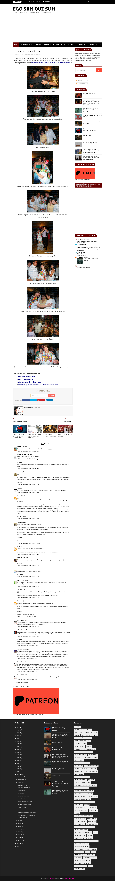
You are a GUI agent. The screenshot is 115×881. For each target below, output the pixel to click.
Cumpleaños (21, 793)
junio (19, 826)
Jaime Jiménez (21, 649)
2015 (18, 757)
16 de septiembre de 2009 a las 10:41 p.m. (28, 468)
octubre (20, 782)
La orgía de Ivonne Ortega (24, 804)
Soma (19, 488)
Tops (76, 860)
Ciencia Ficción (79, 746)
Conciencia (78, 749)
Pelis (95, 832)
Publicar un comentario (22, 682)
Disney (77, 768)
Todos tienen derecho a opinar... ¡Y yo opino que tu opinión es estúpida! (91, 151)
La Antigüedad (87, 793)
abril (19, 831)
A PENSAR (77, 727)
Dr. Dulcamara (21, 557)
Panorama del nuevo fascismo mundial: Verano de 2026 (18, 436)
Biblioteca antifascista (89, 735)
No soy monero (80, 824)
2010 (18, 771)
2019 (18, 746)
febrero (20, 837)
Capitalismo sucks (81, 743)
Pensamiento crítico (60, 44)
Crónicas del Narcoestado (83, 752)
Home (16, 44)
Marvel (77, 813)
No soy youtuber (92, 824)
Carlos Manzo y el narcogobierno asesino (49, 435)
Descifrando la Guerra (83, 239)
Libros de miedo (80, 807)
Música (77, 821)
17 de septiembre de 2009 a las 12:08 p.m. (28, 554)
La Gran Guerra (92, 796)
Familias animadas (80, 779)
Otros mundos (89, 827)
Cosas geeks (91, 44)
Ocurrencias (79, 827)
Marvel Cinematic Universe (83, 816)
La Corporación (80, 796)
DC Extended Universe (90, 757)
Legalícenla (78, 804)
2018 (18, 749)
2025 (18, 730)
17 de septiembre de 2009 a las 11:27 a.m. (28, 518)
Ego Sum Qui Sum (34, 9)
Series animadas (80, 854)
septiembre (21, 785)
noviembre (21, 779)
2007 (18, 846)
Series (94, 852)
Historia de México (81, 790)
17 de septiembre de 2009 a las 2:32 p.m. (28, 576)
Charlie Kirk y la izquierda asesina (65, 435)
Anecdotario (79, 732)
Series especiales (26, 44)
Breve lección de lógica (83, 740)
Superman (87, 857)
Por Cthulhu (79, 841)
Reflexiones (94, 841)
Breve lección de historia (83, 738)
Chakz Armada (21, 630)
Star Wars (78, 857)
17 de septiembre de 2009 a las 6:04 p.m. (28, 597)
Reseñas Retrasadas (81, 843)
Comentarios (81, 83)
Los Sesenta (93, 810)
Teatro (94, 857)
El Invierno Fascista (90, 771)
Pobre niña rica (22, 807)
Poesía (90, 835)
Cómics (88, 746)
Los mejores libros (81, 810)
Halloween (84, 788)
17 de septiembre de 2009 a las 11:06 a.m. (28, 492)
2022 (18, 738)
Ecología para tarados (88, 768)
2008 (18, 843)
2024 (18, 733)
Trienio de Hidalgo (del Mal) (25, 801)
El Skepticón (79, 774)
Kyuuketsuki (20, 580)
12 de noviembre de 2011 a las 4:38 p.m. (28, 658)
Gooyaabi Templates (68, 878)
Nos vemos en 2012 (23, 790)
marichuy (20, 472)
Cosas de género (89, 749)
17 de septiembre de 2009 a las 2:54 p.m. (28, 586)
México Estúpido (80, 818)
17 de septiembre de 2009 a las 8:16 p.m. (28, 617)
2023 (18, 735)
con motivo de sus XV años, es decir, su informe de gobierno (51, 63)
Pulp (86, 841)
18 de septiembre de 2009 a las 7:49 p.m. (28, 636)
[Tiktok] (92, 2)
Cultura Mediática (81, 754)
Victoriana (86, 863)
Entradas (80, 80)
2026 (18, 727)
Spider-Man (90, 854)
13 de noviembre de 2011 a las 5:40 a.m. (28, 679)
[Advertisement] (57, 30)
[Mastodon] (97, 2)
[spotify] (94, 2)
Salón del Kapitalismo (82, 849)
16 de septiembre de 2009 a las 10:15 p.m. (28, 459)
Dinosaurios (79, 765)
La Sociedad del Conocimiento (84, 802)
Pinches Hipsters (80, 835)
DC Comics (78, 757)
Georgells (20, 522)
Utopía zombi (87, 135)
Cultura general (77, 44)
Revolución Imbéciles (82, 846)
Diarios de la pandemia (82, 763)
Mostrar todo (99, 269)
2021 (18, 741)
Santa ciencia (79, 852)
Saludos (94, 849)
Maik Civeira (20, 620)
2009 (18, 774)
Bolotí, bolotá (21, 798)
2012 (18, 766)
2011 (18, 769)
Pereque (19, 601)
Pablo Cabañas (21, 446)
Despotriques (26, 54)
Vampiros (78, 863)
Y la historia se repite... (24, 810)
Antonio (19, 569)
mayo (19, 829)
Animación (88, 732)
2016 (18, 755)
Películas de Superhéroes (83, 832)
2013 (18, 763)
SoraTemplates (51, 878)
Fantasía (91, 779)
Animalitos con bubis (23, 796)
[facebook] (86, 2)
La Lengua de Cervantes (82, 799)
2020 (18, 744)
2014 (18, 760)
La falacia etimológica (28, 2)
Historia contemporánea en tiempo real (28, 48)
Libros (86, 804)
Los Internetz (91, 807)
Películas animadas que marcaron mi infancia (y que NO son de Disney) (91, 158)
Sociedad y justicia (43, 44)
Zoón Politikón (37, 54)
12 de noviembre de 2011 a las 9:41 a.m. (28, 645)
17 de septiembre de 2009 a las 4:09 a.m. (28, 484)
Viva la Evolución (80, 866)
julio (19, 823)
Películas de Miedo (81, 829)
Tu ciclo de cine (85, 860)
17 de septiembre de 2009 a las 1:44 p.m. (28, 565)
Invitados (78, 793)
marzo (20, 834)
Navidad (83, 821)
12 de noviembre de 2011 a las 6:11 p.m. (28, 671)
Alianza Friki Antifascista (83, 729)
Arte (95, 732)
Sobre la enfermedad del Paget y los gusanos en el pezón (60, 736)
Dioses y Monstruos (91, 765)
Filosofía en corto (81, 785)
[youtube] (89, 2)
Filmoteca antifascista (82, 782)
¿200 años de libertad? (24, 787)
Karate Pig (20, 496)
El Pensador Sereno (82, 257)
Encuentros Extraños (82, 777)
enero (19, 840)
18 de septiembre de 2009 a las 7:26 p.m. (28, 626)
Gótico (77, 788)
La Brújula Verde (81, 244)
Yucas (31, 54)
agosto (20, 820)
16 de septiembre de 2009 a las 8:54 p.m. (28, 451)
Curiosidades (93, 754)
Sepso (87, 852)
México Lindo (91, 818)
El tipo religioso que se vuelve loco (27, 812)
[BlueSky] (100, 2)
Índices (91, 790)
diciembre (21, 777)
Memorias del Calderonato (27, 376)
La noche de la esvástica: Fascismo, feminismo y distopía (91, 110)
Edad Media (78, 771)
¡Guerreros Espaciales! (83, 266)
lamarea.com (81, 252)
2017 (18, 752)
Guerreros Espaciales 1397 (83, 267)
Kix (18, 546)
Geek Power (93, 785)
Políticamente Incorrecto (83, 838)
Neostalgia (92, 821)
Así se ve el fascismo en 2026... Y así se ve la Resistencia (35, 436)
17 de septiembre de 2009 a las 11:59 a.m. (28, 543)
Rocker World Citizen (23, 454)
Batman (77, 735)
